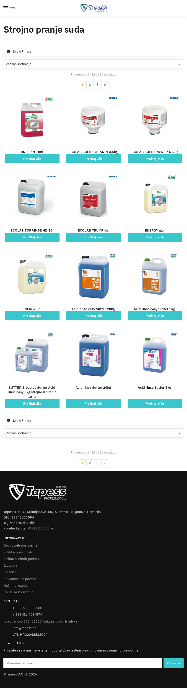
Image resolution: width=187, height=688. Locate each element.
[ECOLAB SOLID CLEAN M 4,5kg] (93, 120)
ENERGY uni (32, 309)
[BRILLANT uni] (32, 120)
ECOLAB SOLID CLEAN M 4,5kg (93, 152)
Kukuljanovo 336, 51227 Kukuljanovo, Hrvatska (40, 621)
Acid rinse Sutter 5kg (154, 387)
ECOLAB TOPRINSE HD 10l (31, 230)
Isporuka (10, 565)
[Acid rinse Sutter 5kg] (154, 355)
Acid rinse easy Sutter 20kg (93, 309)
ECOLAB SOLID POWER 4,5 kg (154, 152)
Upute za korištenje (18, 592)
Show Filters (22, 52)
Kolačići (9, 572)
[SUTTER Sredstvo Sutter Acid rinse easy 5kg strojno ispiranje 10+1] (32, 355)
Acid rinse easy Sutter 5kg (154, 309)
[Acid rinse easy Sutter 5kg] (154, 277)
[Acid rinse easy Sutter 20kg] (93, 277)
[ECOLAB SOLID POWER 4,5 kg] (154, 120)
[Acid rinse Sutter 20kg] (93, 355)
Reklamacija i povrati (19, 579)
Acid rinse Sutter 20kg (93, 387)
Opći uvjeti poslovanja (20, 545)
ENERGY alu (154, 230)
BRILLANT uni (32, 152)
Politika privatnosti (17, 552)
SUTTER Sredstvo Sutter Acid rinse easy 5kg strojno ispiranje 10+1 (32, 392)
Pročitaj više (32, 159)
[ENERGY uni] (32, 277)
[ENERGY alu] (154, 198)
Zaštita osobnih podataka (22, 559)
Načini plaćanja (15, 585)
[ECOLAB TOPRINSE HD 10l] (32, 198)
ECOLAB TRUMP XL (93, 230)
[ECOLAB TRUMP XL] (93, 198)
